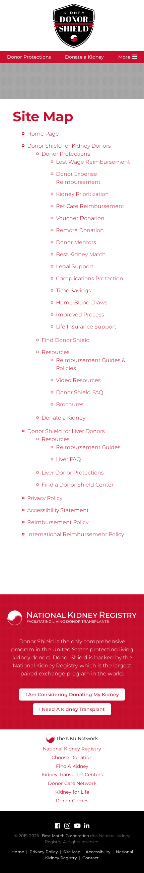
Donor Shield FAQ (79, 392)
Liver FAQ (68, 459)
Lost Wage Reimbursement (93, 162)
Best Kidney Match (81, 254)
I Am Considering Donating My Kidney (72, 695)
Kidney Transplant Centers (72, 775)
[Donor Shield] (72, 25)
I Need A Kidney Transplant (72, 709)
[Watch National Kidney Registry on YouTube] (77, 826)
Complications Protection (89, 278)
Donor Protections (29, 57)
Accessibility (98, 851)
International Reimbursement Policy (75, 534)
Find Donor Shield (66, 340)
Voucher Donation (80, 218)
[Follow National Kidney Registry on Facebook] (58, 826)
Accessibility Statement (58, 510)
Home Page (43, 134)
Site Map (71, 851)
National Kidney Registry (72, 749)
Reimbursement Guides (88, 447)
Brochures (70, 404)
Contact (90, 857)
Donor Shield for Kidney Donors (69, 146)
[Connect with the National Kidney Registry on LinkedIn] (87, 826)
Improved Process (80, 314)
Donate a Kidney (84, 57)
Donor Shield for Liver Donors (66, 431)
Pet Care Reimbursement (90, 206)
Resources (56, 352)
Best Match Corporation (65, 835)
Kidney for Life (72, 792)
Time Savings (73, 290)
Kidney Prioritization (82, 194)
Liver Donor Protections (73, 472)
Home (17, 851)
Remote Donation (80, 230)
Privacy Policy (44, 498)
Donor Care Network (72, 783)
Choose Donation (72, 757)
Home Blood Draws (81, 302)
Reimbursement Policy (57, 522)
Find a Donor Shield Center (78, 485)
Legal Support (74, 266)
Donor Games (72, 801)
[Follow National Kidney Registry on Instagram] (67, 826)
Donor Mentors (76, 242)
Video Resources (78, 380)
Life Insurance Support (86, 326)
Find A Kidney (72, 766)
